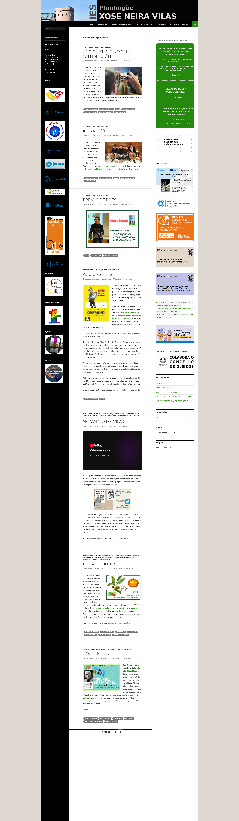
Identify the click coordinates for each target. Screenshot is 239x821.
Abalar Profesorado (51, 44)
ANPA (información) (51, 62)
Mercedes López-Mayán (93, 721)
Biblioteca (106, 413)
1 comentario (121, 426)
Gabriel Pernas (128, 109)
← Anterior (105, 732)
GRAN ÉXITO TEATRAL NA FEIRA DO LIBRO (173, 397)
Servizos (185, 24)
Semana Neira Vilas (103, 421)
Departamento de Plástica (128, 415)
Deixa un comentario (121, 61)
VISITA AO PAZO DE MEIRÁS (167, 392)
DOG (46, 74)
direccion (105, 61)
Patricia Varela (90, 635)
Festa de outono (101, 563)
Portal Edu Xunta (50, 72)
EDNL (109, 47)
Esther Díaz (121, 632)
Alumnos (86, 127)
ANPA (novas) (49, 64)
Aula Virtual (49, 47)
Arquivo (47, 80)
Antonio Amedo (107, 632)
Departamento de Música (106, 415)
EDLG (118, 109)
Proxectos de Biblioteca (120, 649)
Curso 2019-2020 (100, 47)
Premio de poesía (101, 199)
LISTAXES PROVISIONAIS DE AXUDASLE (172, 401)
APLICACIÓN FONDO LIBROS (178, 124)
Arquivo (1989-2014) (164, 448)
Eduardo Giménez (127, 178)
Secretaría (161, 24)
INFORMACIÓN (178, 119)
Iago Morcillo (90, 112)
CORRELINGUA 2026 (164, 388)
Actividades (174, 24)
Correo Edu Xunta (51, 70)
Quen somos (102, 24)
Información (177, 75)
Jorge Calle (133, 632)
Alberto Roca (105, 718)
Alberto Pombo (91, 109)
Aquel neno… (97, 653)
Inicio (92, 24)
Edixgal (47, 49)
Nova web (160, 383)
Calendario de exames (52, 57)
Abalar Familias (50, 55)
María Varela (120, 112)
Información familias (51, 59)
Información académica (144, 24)
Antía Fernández (106, 109)
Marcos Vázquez (105, 112)
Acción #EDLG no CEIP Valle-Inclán (106, 54)
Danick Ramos (105, 178)
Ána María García (91, 632)
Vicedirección (104, 560)
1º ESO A (131, 695)
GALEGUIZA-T (96, 255)
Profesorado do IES (120, 635)
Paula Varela (105, 635)
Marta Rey (129, 718)
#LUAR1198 (94, 130)
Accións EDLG (97, 274)
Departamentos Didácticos (122, 24)
